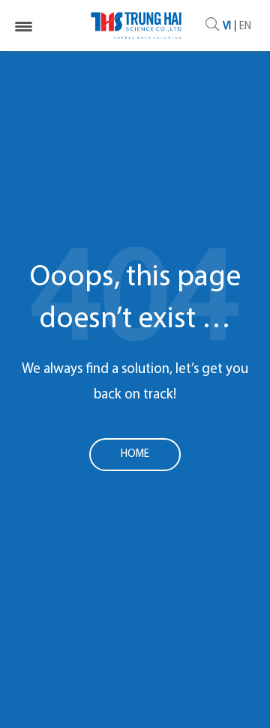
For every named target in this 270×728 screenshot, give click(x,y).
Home (135, 454)
